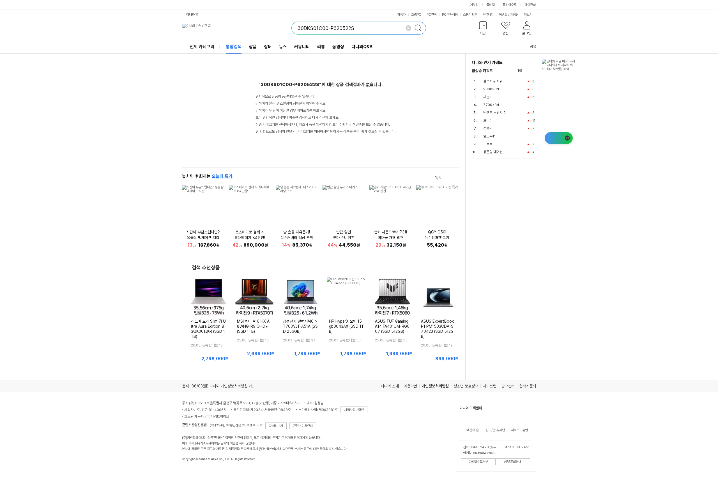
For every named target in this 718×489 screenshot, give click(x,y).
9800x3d (491, 89)
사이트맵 (489, 386)
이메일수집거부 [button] (478, 462)
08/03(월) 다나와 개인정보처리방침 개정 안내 (227, 386)
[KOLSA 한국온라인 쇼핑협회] (192, 472)
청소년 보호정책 (466, 386)
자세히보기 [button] (276, 426)
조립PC (416, 15)
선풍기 (488, 128)
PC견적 (432, 15)
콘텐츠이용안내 (303, 426)
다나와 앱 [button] (192, 15)
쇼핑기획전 (470, 15)
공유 (533, 46)
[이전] (447, 178)
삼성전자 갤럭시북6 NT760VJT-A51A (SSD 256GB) (300, 326)
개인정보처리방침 (435, 386)
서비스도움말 (519, 430)
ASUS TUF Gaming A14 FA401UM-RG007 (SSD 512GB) (392, 326)
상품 (253, 46)
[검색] (419, 28)
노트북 (488, 144)
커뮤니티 (488, 15)
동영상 (338, 46)
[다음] (455, 178)
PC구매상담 (450, 15)
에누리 (474, 5)
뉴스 (283, 46)
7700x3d (491, 105)
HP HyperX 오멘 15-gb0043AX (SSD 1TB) (346, 326)
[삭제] (408, 28)
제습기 (488, 97)
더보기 (528, 15)
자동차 (401, 15)
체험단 (514, 15)
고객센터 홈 (471, 430)
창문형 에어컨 (493, 152)
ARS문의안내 (512, 462)
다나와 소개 (390, 386)
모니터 (488, 120)
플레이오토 (510, 5)
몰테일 (490, 5)
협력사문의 (527, 386)
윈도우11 (489, 136)
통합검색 (233, 46)
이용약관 (410, 386)
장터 (268, 46)
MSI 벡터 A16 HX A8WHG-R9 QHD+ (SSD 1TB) (253, 326)
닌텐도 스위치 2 (494, 113)
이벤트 (503, 15)
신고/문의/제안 (495, 430)
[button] (483, 29)
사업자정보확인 (354, 410)
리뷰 (321, 46)
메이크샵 (530, 5)
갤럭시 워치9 (492, 81)
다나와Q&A (361, 46)
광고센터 (508, 386)
